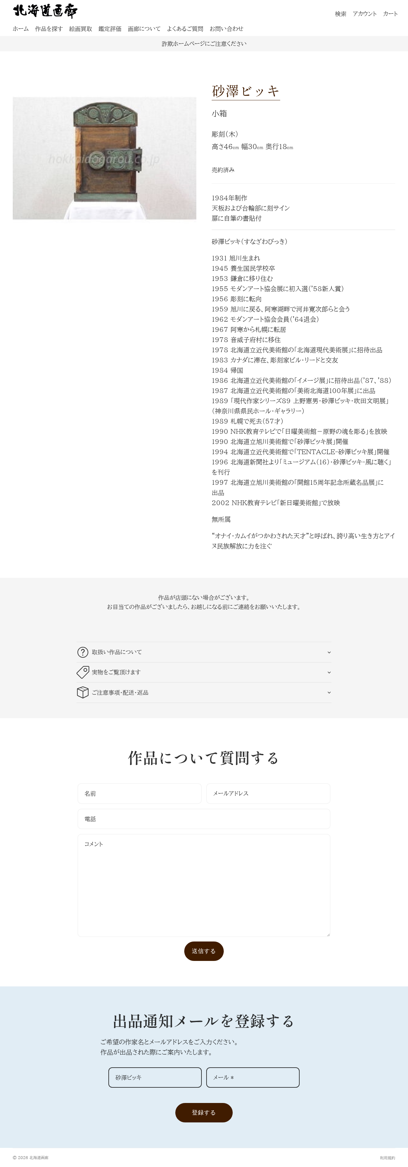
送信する (204, 951)
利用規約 (387, 1158)
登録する (204, 1112)
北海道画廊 (38, 1157)
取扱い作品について (117, 652)
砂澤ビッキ (246, 90)
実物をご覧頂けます (116, 672)
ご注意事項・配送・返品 (120, 692)
